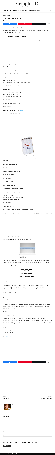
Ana (3, 20)
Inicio (4, 10)
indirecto (21, 110)
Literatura (9, 10)
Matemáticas (21, 10)
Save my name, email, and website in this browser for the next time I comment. (21, 442)
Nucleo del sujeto (6, 398)
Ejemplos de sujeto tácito (46, 398)
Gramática (15, 10)
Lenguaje (8, 15)
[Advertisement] (27, 53)
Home (4, 13)
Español (7, 13)
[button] (50, 10)
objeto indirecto (8, 336)
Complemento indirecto (13, 18)
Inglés (26, 10)
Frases (38, 10)
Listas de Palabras (32, 10)
